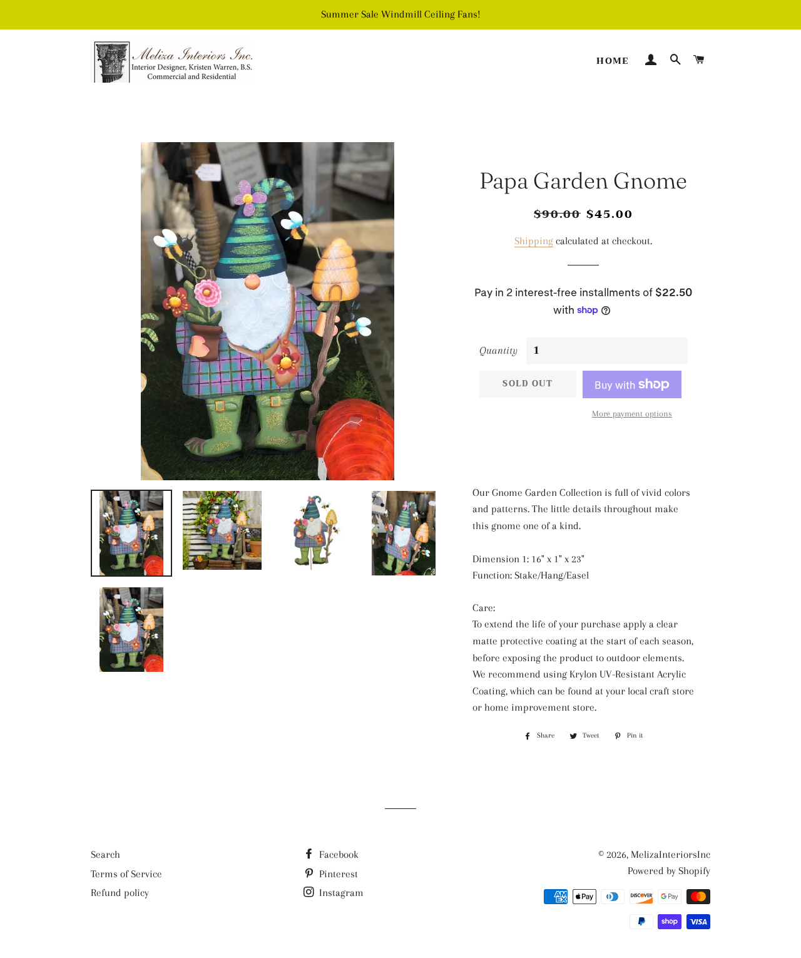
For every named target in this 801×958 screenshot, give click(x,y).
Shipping (533, 241)
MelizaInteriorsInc (670, 854)
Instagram (340, 893)
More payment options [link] (632, 413)
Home (612, 60)
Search (105, 854)
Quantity (498, 350)
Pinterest (337, 874)
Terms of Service (126, 874)
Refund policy (120, 893)
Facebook (338, 854)
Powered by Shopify (669, 871)
